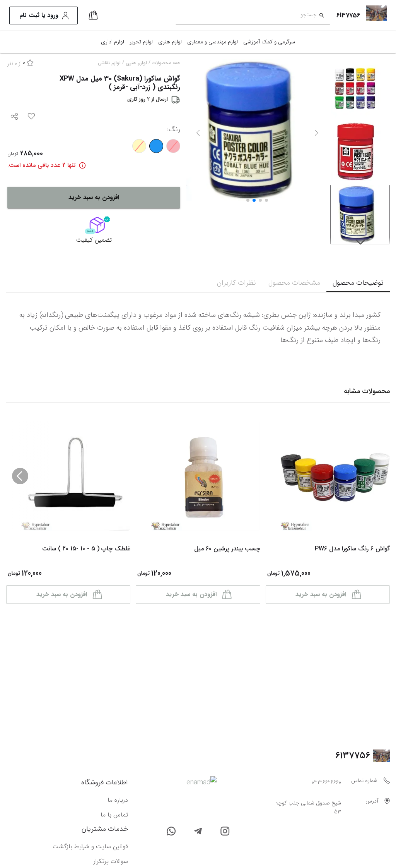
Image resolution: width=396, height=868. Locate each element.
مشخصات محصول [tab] (294, 282)
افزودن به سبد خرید (93, 197)
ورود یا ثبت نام (38, 15)
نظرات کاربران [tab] (236, 282)
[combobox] (246, 15)
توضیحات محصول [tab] (358, 282)
